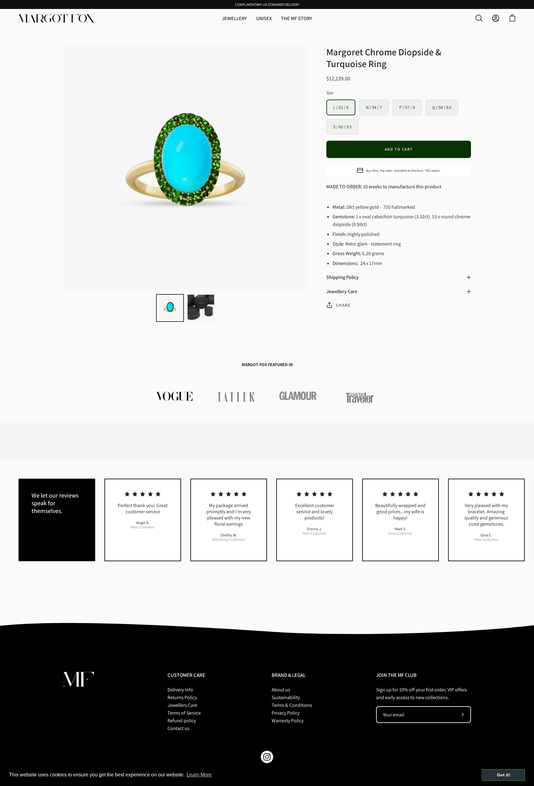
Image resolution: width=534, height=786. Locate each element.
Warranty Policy (287, 720)
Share (343, 305)
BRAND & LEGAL (289, 675)
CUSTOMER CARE (186, 675)
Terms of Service (184, 713)
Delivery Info (180, 689)
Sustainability (286, 697)
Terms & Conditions (292, 705)
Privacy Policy (285, 713)
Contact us (178, 728)
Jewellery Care (341, 291)
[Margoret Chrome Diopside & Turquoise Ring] (170, 308)
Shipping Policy (342, 277)
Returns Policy (182, 697)
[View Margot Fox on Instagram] (267, 757)
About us (281, 689)
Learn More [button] (199, 774)
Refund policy (181, 720)
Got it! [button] (503, 774)
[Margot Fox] (57, 18)
